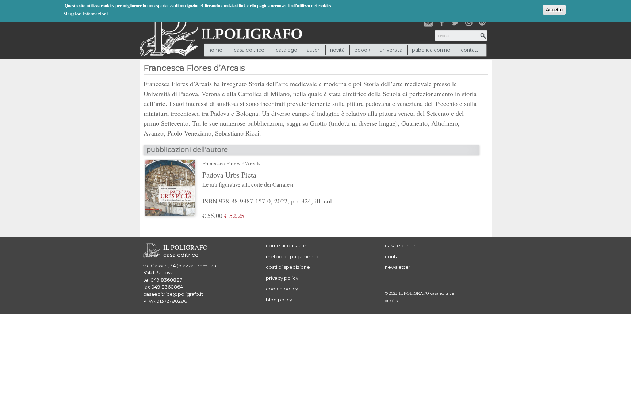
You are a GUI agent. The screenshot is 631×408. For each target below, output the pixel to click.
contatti (470, 50)
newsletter (397, 267)
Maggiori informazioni (85, 13)
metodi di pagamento (292, 256)
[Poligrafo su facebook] (442, 22)
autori (314, 50)
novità (337, 50)
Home (215, 50)
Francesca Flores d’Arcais (231, 163)
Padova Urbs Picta (247, 179)
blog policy (279, 299)
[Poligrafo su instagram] (469, 22)
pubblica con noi (431, 50)
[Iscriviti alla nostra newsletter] (428, 22)
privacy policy (282, 278)
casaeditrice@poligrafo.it (173, 294)
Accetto (554, 9)
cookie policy (282, 288)
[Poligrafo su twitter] (455, 22)
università (391, 50)
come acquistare (286, 245)
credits (391, 300)
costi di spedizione (288, 267)
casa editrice (400, 245)
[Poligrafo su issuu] (482, 22)
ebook (362, 50)
